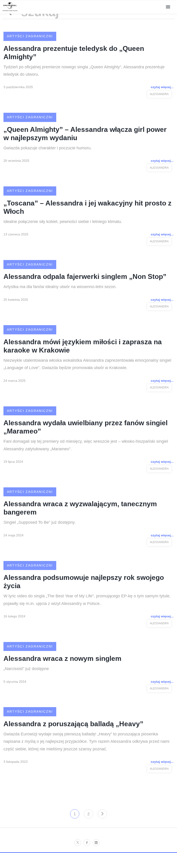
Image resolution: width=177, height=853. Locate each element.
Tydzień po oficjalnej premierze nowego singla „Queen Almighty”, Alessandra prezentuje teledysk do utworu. (84, 71)
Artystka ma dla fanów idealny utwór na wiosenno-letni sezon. (60, 286)
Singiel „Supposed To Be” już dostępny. (39, 522)
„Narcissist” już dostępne (26, 668)
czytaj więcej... (162, 87)
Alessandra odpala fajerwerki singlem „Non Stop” (84, 276)
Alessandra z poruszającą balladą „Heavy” (73, 724)
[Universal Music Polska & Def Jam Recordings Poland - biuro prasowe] (10, 11)
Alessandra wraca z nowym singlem (62, 658)
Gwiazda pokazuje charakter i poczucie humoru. (47, 148)
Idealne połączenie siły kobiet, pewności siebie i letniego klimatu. (62, 221)
